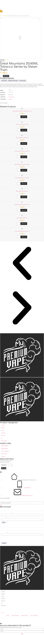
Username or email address (9, 513)
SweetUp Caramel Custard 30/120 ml (22, 204)
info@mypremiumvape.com (22, 621)
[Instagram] (1, 472)
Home (1, 15)
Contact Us (3, 456)
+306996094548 (25, 619)
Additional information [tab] (13, 80)
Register (4, 543)
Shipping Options (4, 448)
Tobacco (10, 99)
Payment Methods (5, 445)
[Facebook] (0, 472)
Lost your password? (5, 524)
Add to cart (6, 76)
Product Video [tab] (22, 80)
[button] (22, 263)
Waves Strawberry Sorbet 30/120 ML (22, 164)
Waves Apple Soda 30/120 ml (22, 191)
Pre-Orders (3, 605)
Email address (6, 532)
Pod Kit (2, 430)
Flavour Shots (11, 97)
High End (3, 427)
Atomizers (3, 433)
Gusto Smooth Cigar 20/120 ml (22, 124)
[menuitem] (1, 11)
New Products (4, 440)
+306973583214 (19, 619)
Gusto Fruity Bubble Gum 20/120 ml (22, 231)
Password (5, 517)
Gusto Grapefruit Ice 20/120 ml (22, 137)
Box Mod (3, 435)
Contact (7, 615)
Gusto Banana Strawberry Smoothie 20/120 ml (22, 111)
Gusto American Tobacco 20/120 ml (22, 151)
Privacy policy (27, 540)
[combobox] (22, 503)
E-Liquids (5, 15)
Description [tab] (4, 80)
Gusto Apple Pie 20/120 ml (22, 217)
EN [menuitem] (1, 11)
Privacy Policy (4, 453)
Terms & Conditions (5, 451)
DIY (2, 438)
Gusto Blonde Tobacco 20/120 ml (22, 177)
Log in (3, 522)
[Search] (1, 505)
